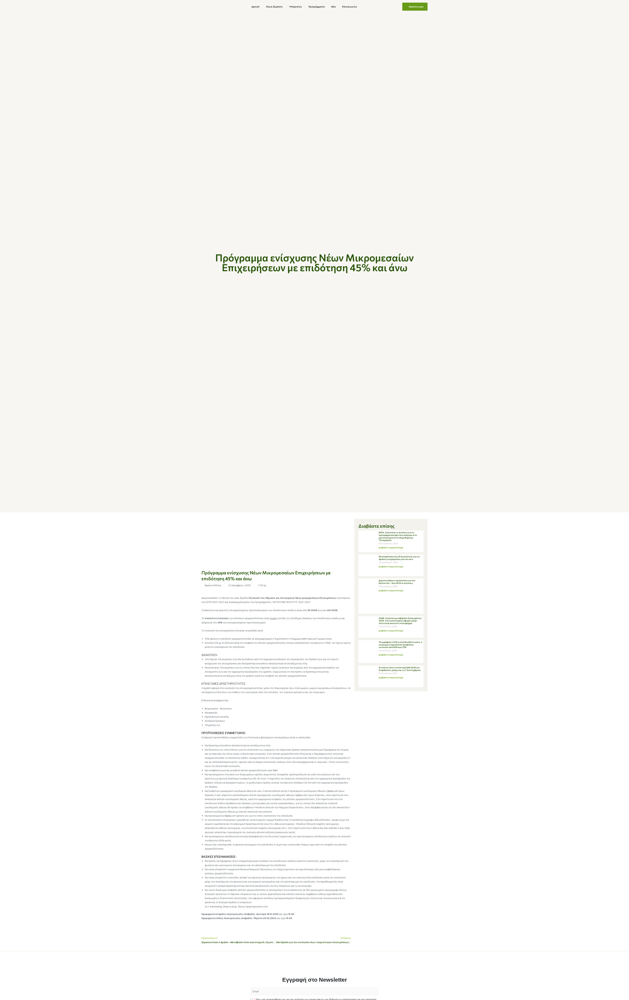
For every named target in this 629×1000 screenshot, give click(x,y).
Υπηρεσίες (295, 6)
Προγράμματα (316, 6)
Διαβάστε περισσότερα (391, 547)
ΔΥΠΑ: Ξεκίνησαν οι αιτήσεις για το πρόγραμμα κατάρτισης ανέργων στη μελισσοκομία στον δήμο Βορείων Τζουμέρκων (398, 536)
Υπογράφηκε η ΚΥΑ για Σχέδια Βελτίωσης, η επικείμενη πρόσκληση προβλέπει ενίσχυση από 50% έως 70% (400, 645)
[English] (365, 6)
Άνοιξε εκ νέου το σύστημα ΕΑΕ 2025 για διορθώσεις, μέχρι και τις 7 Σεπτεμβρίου (400, 669)
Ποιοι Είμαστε (274, 6)
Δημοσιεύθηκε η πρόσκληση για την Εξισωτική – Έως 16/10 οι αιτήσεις (397, 582)
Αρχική (255, 6)
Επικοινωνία (349, 6)
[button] (415, 7)
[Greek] (376, 6)
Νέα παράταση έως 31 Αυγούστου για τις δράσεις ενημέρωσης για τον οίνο (399, 558)
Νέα (333, 6)
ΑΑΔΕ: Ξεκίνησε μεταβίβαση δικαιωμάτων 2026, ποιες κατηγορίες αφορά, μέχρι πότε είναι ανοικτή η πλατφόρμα (400, 621)
